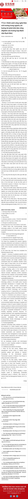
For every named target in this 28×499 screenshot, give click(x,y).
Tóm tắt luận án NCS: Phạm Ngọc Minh (11, 419)
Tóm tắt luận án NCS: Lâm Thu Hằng (11, 448)
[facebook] (10, 496)
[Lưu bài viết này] (25, 38)
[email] (17, 496)
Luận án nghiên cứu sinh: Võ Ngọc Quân (12, 451)
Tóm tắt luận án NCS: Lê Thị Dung (10, 424)
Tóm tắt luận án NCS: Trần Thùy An (11, 430)
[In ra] (23, 38)
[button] (15, 1)
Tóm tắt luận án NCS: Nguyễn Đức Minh (11, 415)
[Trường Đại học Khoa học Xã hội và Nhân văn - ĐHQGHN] (2, 4)
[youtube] (14, 496)
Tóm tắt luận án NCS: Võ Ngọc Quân (11, 455)
